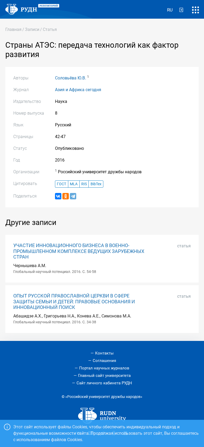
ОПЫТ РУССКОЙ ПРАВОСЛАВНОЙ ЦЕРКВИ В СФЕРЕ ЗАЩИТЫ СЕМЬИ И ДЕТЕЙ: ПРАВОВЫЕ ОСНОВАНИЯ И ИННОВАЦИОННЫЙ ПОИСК (74, 301)
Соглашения (104, 360)
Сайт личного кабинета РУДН (104, 383)
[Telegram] (73, 196)
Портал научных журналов (104, 368)
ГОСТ (61, 184)
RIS (84, 184)
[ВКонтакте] (58, 196)
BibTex (96, 184)
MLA (74, 184)
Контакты (104, 353)
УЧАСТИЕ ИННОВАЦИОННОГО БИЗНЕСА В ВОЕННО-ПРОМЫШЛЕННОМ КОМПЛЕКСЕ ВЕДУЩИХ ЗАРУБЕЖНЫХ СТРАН (78, 251)
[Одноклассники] (65, 196)
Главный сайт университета (104, 375)
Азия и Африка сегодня (78, 89)
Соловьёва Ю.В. (70, 77)
